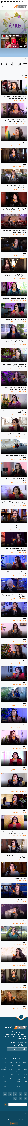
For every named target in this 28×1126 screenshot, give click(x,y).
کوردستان (25, 1062)
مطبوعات (11, 1069)
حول (5, 1072)
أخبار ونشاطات (11, 1073)
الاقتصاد (25, 1074)
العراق (25, 1065)
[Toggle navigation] (2, 7)
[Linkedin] (11, 64)
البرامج (11, 1077)
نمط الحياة (18, 1062)
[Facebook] (20, 64)
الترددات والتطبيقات (3, 1068)
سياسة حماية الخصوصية (16, 1113)
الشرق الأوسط (25, 1070)
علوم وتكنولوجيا (18, 1070)
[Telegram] (6, 64)
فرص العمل (5, 1082)
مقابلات (11, 1062)
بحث (6, 1104)
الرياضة (25, 1077)
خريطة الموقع (4, 1063)
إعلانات (4, 1086)
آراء (12, 1081)
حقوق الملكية (8, 1113)
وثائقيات (18, 1065)
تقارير (12, 1065)
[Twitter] (15, 64)
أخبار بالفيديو (18, 1080)
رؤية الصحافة (18, 1085)
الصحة (26, 1081)
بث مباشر (13, 1123)
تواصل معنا (4, 1077)
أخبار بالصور (19, 1075)
